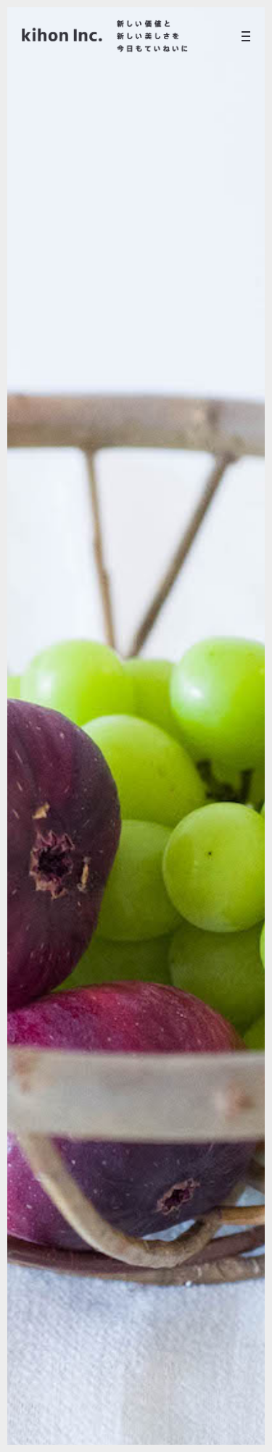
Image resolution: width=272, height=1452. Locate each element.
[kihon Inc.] (105, 36)
